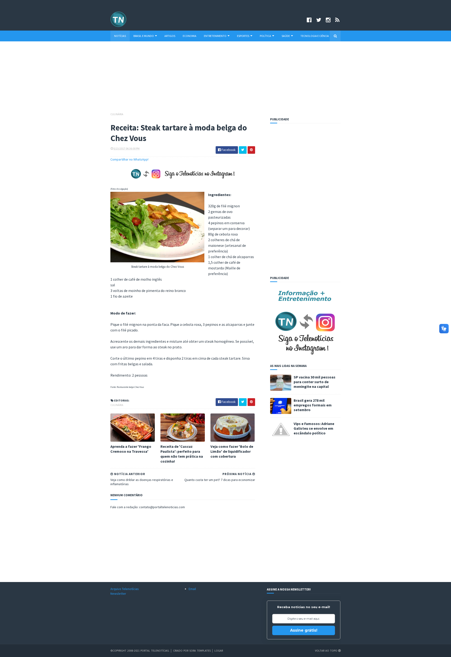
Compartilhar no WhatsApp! (129, 159)
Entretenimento (215, 36)
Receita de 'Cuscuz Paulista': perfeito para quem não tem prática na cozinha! (181, 453)
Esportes (243, 36)
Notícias (120, 36)
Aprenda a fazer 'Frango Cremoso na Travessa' (130, 449)
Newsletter (118, 593)
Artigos (169, 36)
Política (265, 36)
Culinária (116, 114)
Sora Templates (200, 650)
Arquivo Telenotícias (124, 589)
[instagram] (328, 19)
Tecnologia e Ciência (314, 36)
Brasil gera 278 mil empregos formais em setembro (313, 405)
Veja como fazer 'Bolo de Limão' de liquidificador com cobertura (231, 451)
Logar (218, 650)
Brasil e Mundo (143, 36)
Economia (189, 36)
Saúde (286, 36)
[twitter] (318, 19)
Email (192, 589)
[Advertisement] (225, 79)
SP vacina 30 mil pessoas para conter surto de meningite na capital (314, 382)
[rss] (337, 19)
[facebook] (309, 19)
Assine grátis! (303, 630)
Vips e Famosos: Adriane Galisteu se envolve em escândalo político (314, 428)
